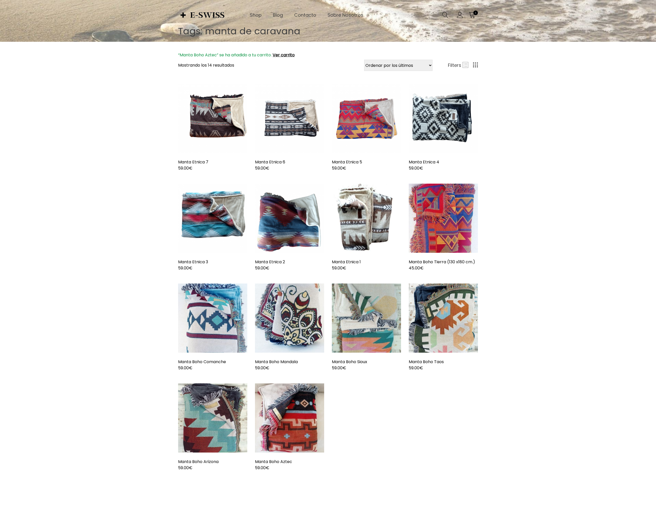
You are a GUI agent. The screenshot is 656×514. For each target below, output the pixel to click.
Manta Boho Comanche (202, 362)
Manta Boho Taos (426, 362)
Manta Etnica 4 (424, 162)
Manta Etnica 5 (347, 162)
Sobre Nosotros (345, 15)
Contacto (305, 15)
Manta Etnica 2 (270, 262)
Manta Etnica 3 (193, 262)
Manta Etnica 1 (346, 262)
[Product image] (212, 118)
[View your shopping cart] (472, 15)
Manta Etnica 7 (193, 162)
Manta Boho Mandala (276, 362)
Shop (256, 15)
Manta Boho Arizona (198, 462)
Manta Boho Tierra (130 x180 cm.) (442, 262)
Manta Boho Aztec (273, 462)
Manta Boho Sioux (349, 362)
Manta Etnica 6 (270, 162)
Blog (278, 15)
